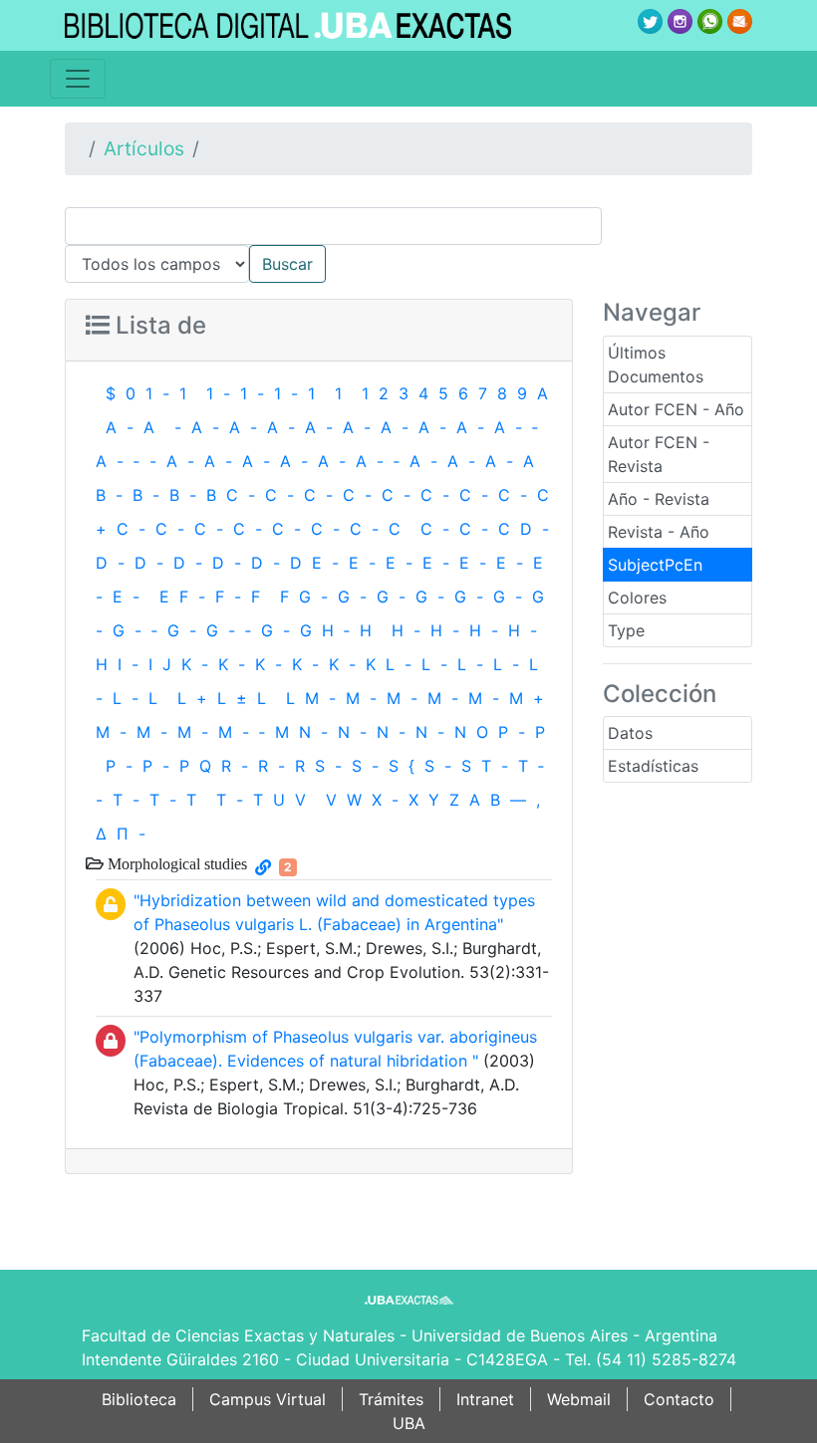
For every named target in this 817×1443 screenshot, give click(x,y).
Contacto (679, 1399)
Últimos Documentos (655, 364)
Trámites (391, 1399)
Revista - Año (658, 532)
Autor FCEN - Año (676, 409)
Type (626, 630)
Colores (637, 597)
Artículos (144, 148)
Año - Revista (658, 499)
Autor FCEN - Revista (658, 454)
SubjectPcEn (655, 565)
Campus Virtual (267, 1399)
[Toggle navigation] (78, 79)
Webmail (579, 1399)
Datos (630, 733)
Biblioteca (139, 1399)
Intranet (485, 1399)
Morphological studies (175, 863)
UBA (409, 1423)
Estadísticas (653, 766)
